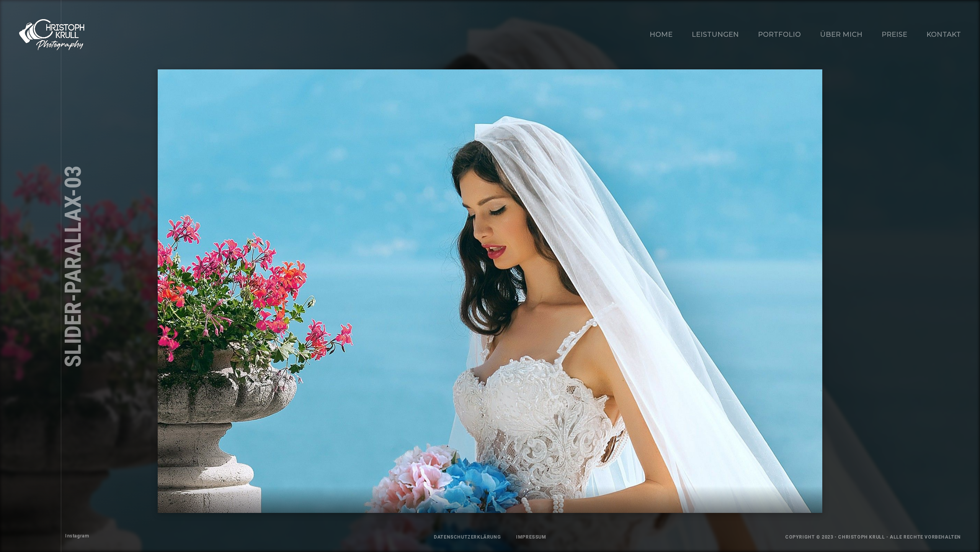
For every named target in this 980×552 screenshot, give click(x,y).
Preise (894, 34)
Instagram (77, 536)
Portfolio (779, 34)
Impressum (531, 537)
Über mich (841, 34)
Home (661, 34)
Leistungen (715, 34)
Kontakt (943, 34)
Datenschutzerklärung (467, 537)
